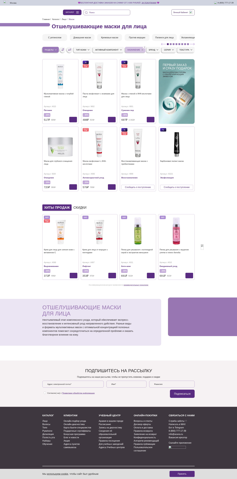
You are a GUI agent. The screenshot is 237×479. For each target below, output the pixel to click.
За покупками (149, 3)
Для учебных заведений (111, 444)
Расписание (105, 424)
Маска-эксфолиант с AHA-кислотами (94, 162)
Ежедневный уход (168, 266)
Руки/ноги (47, 431)
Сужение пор (127, 110)
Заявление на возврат (145, 434)
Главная (46, 19)
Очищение (88, 110)
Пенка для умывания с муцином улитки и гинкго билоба (174, 251)
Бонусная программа (74, 434)
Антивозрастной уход (93, 178)
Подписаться (182, 393)
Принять (182, 474)
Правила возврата (143, 431)
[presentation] (34, 247)
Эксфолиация (167, 178)
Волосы (46, 424)
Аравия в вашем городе (111, 421)
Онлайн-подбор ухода (75, 421)
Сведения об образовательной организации (107, 434)
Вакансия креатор (178, 437)
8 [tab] (188, 44)
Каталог (55, 19)
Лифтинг (86, 266)
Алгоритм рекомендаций (146, 441)
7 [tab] (185, 44)
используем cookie (57, 474)
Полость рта (48, 437)
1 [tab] (168, 44)
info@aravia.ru (176, 434)
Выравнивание (51, 266)
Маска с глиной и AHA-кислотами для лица (136, 95)
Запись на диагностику (110, 427)
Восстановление (129, 178)
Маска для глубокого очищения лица (58, 162)
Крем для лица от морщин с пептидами (95, 251)
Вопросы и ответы (143, 421)
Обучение (47, 444)
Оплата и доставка (143, 427)
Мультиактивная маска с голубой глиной (59, 95)
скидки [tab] (79, 207)
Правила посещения (109, 441)
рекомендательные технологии (136, 285)
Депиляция (48, 434)
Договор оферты (142, 424)
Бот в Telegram (176, 427)
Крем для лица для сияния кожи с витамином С (59, 251)
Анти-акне (126, 266)
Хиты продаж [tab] (57, 207)
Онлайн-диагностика (74, 424)
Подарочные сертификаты (77, 431)
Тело (44, 427)
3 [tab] (173, 44)
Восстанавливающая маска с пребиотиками (134, 162)
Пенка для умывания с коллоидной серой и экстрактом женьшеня (137, 251)
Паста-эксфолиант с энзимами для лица (98, 95)
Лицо (64, 19)
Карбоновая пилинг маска (172, 161)
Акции (67, 441)
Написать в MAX (177, 424)
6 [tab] (182, 44)
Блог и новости (71, 437)
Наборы (46, 441)
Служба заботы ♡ (178, 421)
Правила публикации (144, 444)
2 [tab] (171, 44)
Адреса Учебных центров (112, 447)
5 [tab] (179, 44)
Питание (48, 110)
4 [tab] (176, 44)
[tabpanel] (54, 37)
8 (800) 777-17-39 (225, 3)
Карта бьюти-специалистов (77, 427)
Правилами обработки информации (78, 393)
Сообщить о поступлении (138, 187)
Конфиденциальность (145, 437)
